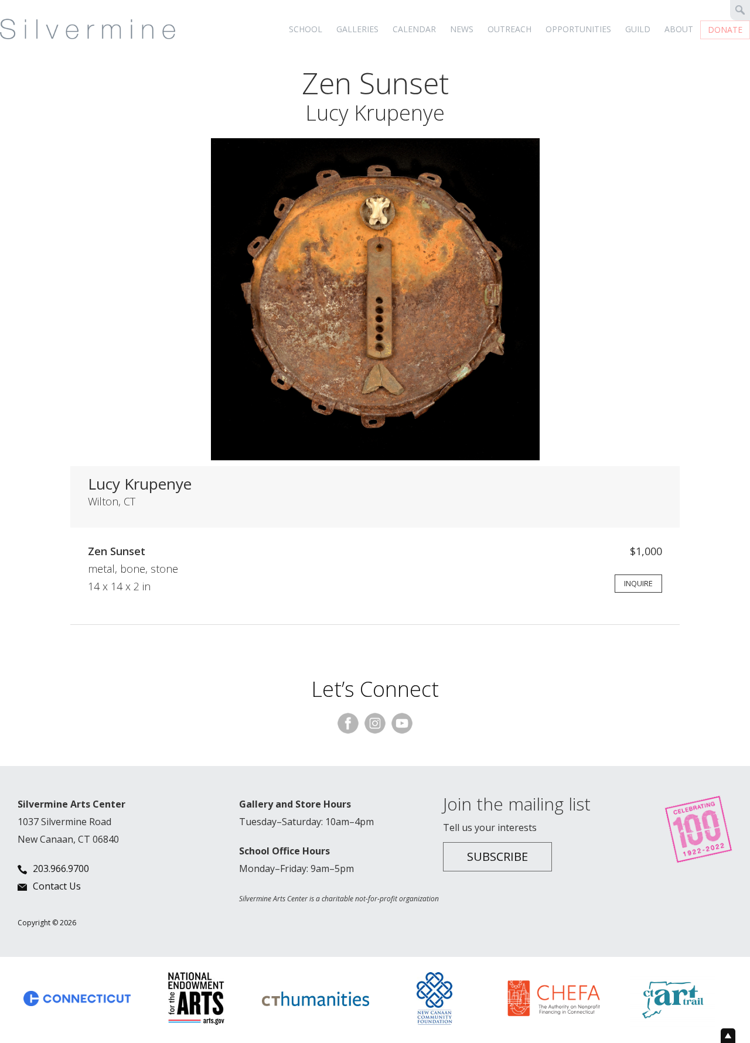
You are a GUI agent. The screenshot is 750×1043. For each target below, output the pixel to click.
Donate (725, 29)
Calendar (414, 29)
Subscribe (497, 856)
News (461, 29)
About (678, 29)
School (305, 29)
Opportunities (578, 29)
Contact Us (57, 886)
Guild (637, 29)
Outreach (509, 29)
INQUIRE (638, 583)
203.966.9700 (61, 868)
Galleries (357, 29)
